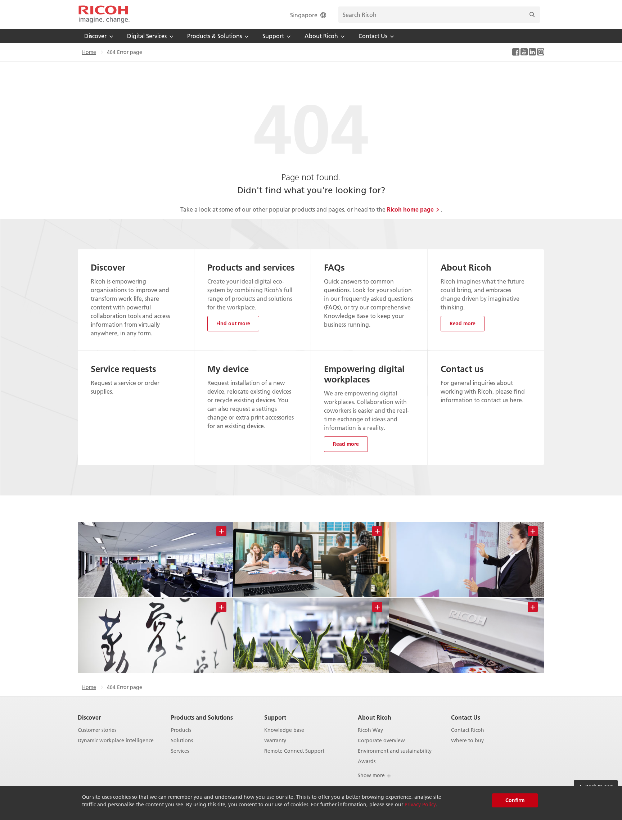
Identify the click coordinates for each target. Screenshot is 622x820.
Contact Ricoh (467, 730)
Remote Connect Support (294, 751)
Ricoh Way (370, 730)
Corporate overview (381, 741)
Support (275, 717)
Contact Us (465, 717)
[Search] (532, 14)
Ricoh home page (410, 209)
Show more (372, 775)
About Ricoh (374, 717)
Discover (89, 717)
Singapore (303, 15)
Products (181, 730)
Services (180, 751)
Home (89, 52)
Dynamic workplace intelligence (116, 741)
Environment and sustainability (395, 751)
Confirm (514, 800)
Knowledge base (284, 730)
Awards (366, 761)
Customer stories (97, 730)
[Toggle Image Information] (221, 531)
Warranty (275, 741)
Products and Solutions (202, 717)
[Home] (104, 14)
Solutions (182, 741)
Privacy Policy (420, 804)
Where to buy (467, 741)
